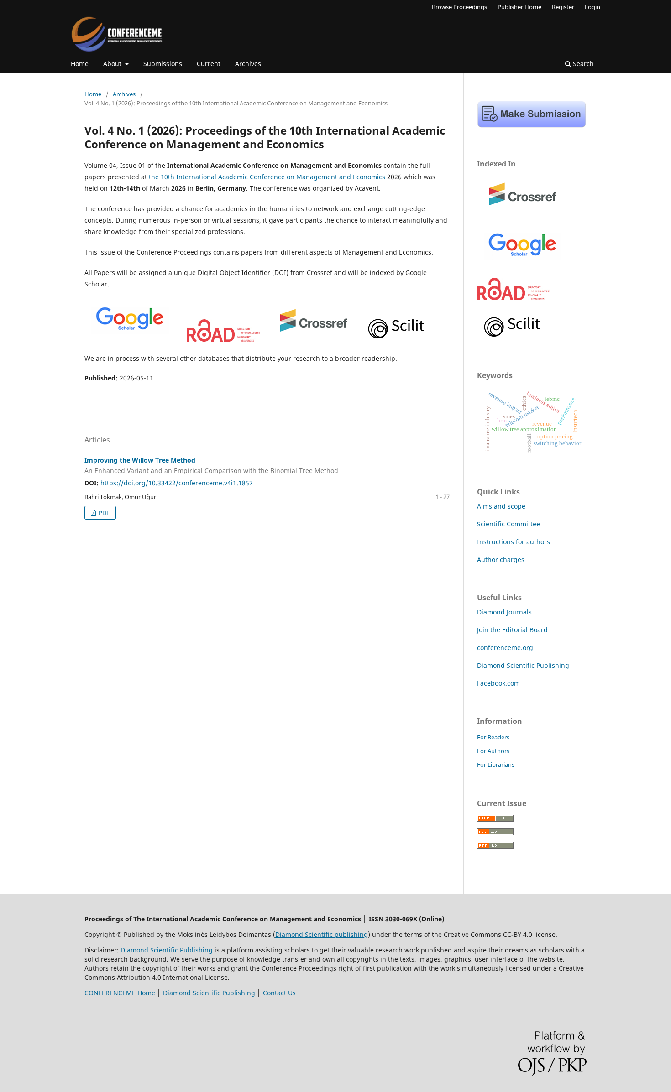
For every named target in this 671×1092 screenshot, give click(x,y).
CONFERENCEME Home (119, 992)
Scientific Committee (508, 524)
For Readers (493, 737)
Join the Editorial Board (512, 629)
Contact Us (279, 992)
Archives (248, 63)
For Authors (493, 751)
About (113, 63)
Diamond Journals (504, 612)
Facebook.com (498, 683)
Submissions (162, 63)
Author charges (500, 559)
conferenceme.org (505, 647)
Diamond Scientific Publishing (523, 665)
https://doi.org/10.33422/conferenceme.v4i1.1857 (176, 482)
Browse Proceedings (459, 7)
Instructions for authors (513, 541)
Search (582, 63)
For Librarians (495, 764)
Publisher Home (519, 7)
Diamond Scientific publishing (321, 934)
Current (208, 63)
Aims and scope (501, 506)
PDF (103, 513)
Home (80, 63)
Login (592, 7)
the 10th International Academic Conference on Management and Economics (267, 176)
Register (563, 7)
